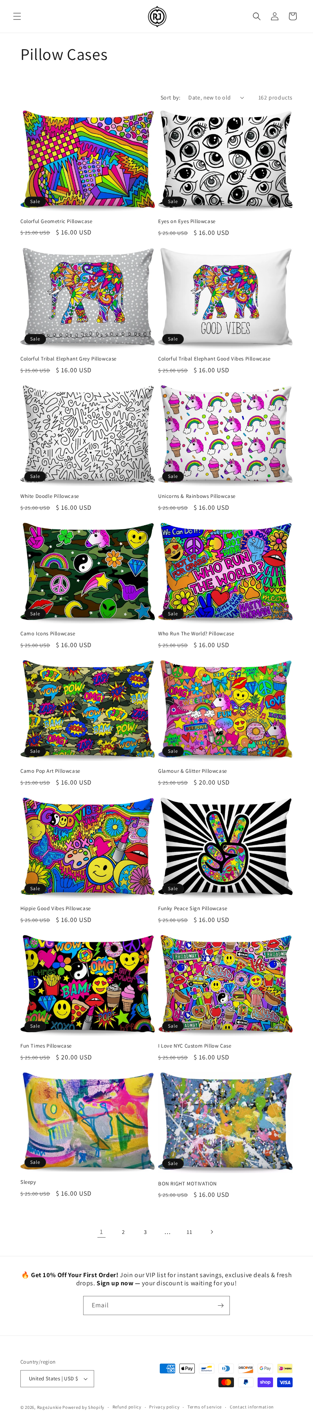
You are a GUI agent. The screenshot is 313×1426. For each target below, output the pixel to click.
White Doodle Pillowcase (49, 496)
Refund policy (126, 1407)
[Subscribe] (220, 1305)
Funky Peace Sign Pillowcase (192, 908)
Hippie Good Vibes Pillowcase (55, 908)
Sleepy (28, 1182)
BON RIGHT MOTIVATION (187, 1184)
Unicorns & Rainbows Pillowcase (197, 496)
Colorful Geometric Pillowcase (56, 221)
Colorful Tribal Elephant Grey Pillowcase (68, 359)
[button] (17, 16)
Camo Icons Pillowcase (47, 633)
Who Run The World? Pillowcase (196, 633)
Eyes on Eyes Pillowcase (187, 221)
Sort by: (170, 97)
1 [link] (101, 1231)
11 (189, 1232)
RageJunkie (49, 1407)
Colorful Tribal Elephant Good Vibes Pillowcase (214, 359)
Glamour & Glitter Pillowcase (192, 771)
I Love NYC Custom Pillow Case (194, 1046)
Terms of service (204, 1407)
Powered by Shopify (83, 1407)
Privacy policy (164, 1407)
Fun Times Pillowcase (46, 1046)
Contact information (252, 1407)
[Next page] (211, 1232)
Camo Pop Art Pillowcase (50, 771)
